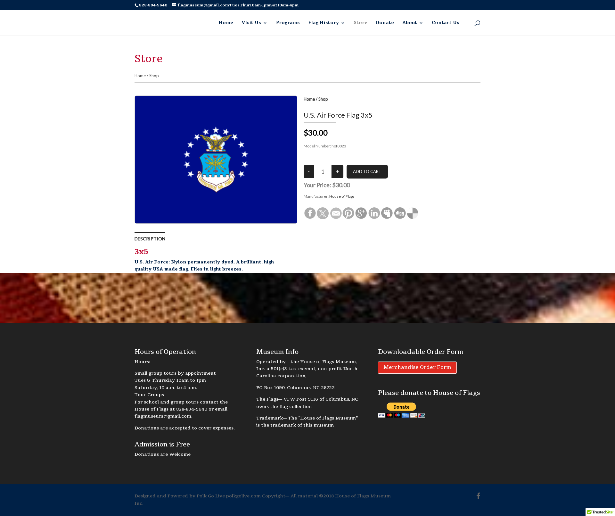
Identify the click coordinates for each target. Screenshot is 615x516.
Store (360, 23)
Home (225, 23)
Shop (154, 75)
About (409, 23)
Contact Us (445, 23)
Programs (288, 23)
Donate (385, 23)
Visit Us (251, 23)
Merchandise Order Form (417, 367)
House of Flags (342, 196)
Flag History (323, 23)
